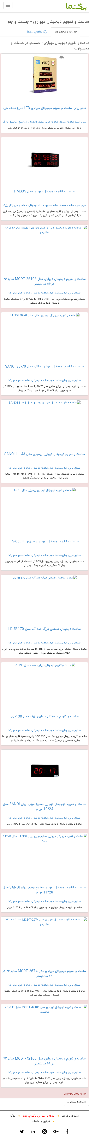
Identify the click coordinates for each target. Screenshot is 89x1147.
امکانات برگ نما (70, 1116)
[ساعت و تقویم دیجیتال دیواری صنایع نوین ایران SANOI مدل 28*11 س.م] (44, 838)
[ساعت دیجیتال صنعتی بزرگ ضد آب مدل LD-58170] (44, 578)
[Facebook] (67, 1131)
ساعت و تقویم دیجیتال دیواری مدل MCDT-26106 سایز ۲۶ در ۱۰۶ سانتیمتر (45, 281)
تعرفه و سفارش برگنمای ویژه (38, 1116)
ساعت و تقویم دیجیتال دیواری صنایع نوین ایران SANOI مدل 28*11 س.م (44, 890)
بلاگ (12, 1116)
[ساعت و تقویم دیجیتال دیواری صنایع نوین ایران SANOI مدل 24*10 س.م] (44, 771)
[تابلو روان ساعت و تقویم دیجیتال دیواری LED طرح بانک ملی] (44, 75)
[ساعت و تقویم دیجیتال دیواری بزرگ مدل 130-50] (44, 665)
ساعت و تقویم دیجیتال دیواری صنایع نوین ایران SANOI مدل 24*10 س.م (44, 806)
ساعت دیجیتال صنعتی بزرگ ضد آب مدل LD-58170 (44, 629)
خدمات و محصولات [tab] (65, 31)
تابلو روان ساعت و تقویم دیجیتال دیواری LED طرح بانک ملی (44, 108)
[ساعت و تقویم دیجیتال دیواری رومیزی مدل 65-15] (45, 490)
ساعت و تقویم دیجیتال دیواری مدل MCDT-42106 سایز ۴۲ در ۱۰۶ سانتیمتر (45, 1061)
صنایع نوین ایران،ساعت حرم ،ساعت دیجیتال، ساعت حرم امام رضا (44, 293)
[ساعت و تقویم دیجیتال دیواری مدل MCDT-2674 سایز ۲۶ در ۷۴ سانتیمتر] (44, 922)
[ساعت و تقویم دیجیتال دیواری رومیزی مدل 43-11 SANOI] (45, 402)
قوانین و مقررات (41, 1121)
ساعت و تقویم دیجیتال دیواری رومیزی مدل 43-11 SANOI (44, 454)
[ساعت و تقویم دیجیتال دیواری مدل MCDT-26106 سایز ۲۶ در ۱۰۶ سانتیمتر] (44, 230)
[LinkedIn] (33, 1131)
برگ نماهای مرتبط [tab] (37, 31)
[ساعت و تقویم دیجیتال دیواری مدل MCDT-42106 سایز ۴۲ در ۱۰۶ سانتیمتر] (44, 1009)
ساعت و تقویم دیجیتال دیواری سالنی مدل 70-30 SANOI (44, 366)
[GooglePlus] (56, 1131)
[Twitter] (22, 1131)
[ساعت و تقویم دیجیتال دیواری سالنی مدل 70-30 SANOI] (44, 315)
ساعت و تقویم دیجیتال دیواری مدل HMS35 (44, 191)
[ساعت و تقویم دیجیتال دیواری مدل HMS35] (44, 158)
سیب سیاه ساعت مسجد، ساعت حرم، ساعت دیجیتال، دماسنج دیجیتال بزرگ (44, 122)
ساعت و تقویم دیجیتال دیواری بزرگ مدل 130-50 (45, 716)
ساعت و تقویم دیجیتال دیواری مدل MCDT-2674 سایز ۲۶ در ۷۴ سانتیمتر (45, 973)
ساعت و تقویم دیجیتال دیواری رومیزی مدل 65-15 (44, 541)
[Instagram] (44, 1131)
